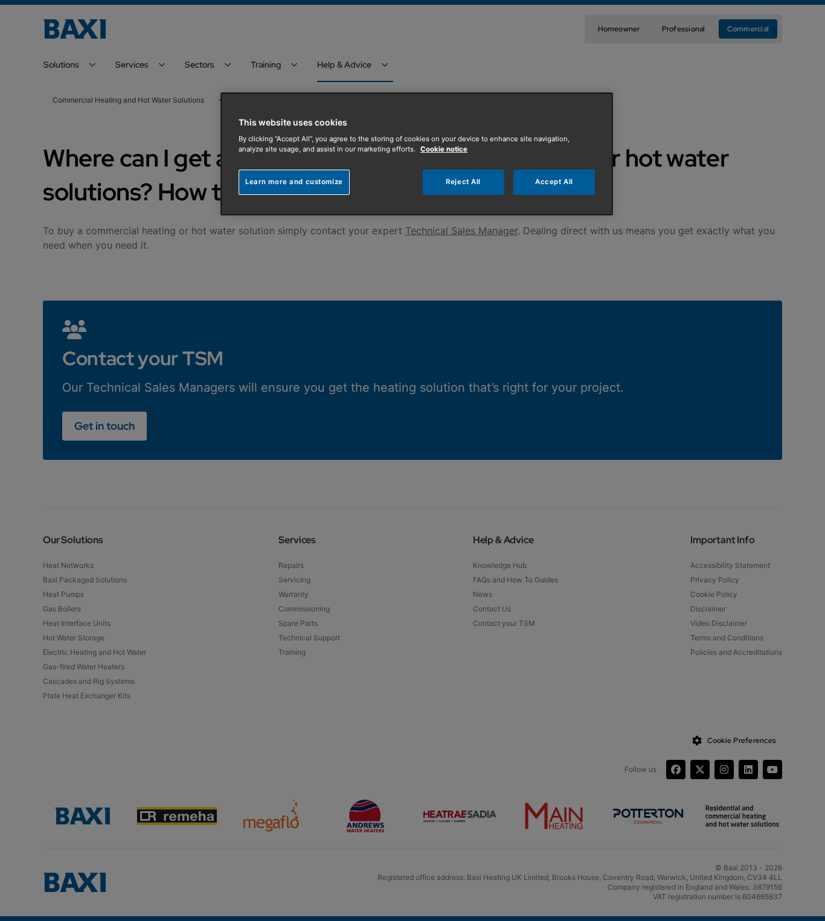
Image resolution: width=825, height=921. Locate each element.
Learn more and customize (294, 181)
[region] (416, 154)
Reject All (463, 181)
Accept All (554, 181)
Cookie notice (443, 149)
